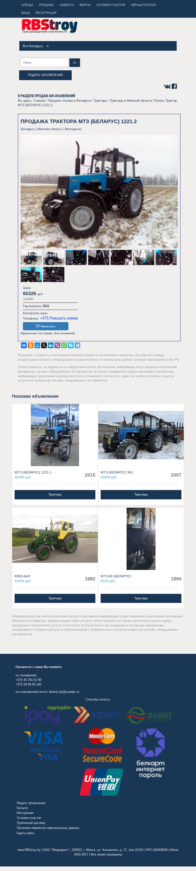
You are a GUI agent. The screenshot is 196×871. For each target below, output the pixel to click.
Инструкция (25, 813)
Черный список (143, 5)
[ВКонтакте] (24, 345)
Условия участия (29, 818)
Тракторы (100, 100)
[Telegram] (77, 345)
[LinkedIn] (51, 345)
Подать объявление (45, 75)
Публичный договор (31, 823)
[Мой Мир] (37, 345)
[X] (44, 345)
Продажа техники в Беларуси (69, 100)
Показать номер (63, 318)
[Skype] (71, 345)
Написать (47, 326)
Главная (39, 100)
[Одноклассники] (30, 345)
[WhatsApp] (64, 345)
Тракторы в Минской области (131, 100)
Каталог (22, 808)
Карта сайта (25, 833)
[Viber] (57, 345)
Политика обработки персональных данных (48, 828)
